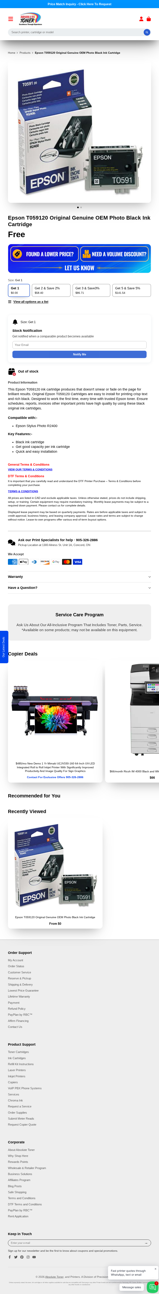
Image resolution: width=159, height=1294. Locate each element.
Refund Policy (17, 1008)
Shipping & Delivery (20, 984)
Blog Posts (15, 1186)
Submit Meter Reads (21, 1118)
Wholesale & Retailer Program (27, 1168)
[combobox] (79, 32)
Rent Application (18, 1216)
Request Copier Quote (22, 1124)
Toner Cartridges (18, 1052)
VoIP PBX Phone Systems (25, 1088)
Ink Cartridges (17, 1058)
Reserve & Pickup (19, 978)
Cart (148, 19)
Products (25, 52)
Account (141, 19)
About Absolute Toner (21, 1149)
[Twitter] (16, 1257)
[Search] (147, 32)
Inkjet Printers (16, 1076)
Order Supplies (17, 1112)
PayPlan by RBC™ (20, 1014)
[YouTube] (34, 1257)
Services (13, 1094)
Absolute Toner (54, 1276)
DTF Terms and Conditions (25, 1204)
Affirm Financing (18, 1020)
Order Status (16, 966)
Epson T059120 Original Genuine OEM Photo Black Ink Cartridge (55, 873)
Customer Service (19, 972)
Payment (13, 1002)
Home (11, 52)
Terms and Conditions (21, 1198)
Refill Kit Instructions (21, 1064)
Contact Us (15, 1026)
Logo (30, 19)
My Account (15, 960)
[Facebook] (9, 1257)
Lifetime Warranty (19, 996)
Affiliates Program (19, 1180)
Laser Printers (17, 1070)
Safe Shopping (17, 1192)
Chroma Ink (15, 1100)
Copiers (13, 1082)
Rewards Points (18, 1161)
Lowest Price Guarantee (23, 990)
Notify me (79, 354)
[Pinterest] (22, 1257)
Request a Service (19, 1106)
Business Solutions (20, 1174)
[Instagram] (28, 1257)
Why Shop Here (18, 1155)
